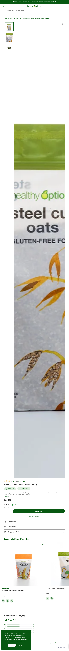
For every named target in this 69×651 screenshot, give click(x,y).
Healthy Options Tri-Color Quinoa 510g (13, 590)
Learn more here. (20, 641)
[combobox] (34, 11)
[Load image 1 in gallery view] (9, 26)
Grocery (16, 18)
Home (5, 18)
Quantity (7, 508)
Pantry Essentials (24, 18)
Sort (50, 643)
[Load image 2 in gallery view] (9, 37)
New (11, 18)
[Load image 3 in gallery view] (9, 47)
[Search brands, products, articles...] (4, 10)
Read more (7, 496)
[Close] (29, 631)
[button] (3, 6)
